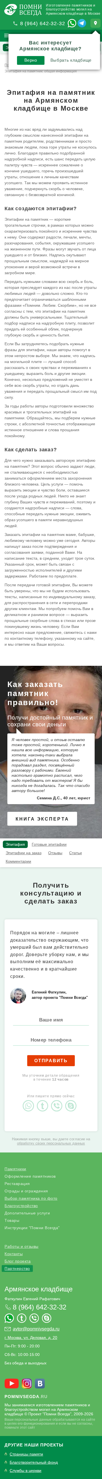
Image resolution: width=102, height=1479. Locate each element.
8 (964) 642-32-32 (42, 23)
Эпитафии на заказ (23, 853)
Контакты (14, 1254)
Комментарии (18, 861)
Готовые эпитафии (49, 844)
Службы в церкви (25, 1471)
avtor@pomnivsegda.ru (36, 1328)
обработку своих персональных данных (51, 1143)
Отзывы (55, 853)
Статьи (75, 853)
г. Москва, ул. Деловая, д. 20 (31, 1337)
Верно (30, 60)
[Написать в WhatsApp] (72, 23)
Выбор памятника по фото (31, 1198)
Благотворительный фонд (34, 1462)
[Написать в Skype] (72, 1101)
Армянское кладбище (39, 1289)
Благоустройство (21, 1205)
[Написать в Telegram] (82, 23)
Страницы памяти (26, 1454)
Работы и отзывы (22, 1246)
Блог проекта (18, 1261)
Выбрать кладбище (71, 60)
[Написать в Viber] (58, 1101)
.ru (26, 1396)
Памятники (15, 1169)
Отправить (51, 1060)
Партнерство (17, 1268)
